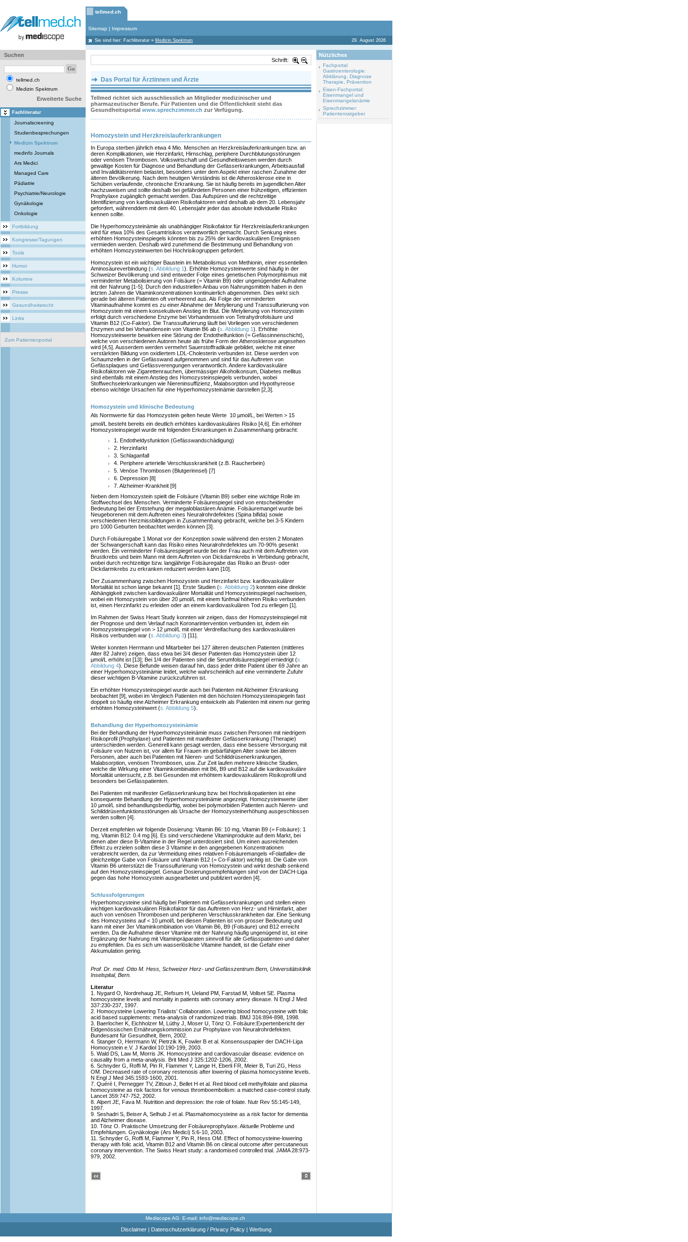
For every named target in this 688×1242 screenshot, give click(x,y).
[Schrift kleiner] (305, 60)
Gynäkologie (28, 203)
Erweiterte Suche (59, 99)
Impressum (124, 28)
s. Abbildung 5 (177, 708)
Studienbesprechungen (41, 133)
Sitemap (97, 28)
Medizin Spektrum (36, 143)
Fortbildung (25, 226)
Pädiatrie (24, 183)
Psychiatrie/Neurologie (40, 193)
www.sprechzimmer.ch (172, 110)
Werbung (260, 1229)
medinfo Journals (34, 153)
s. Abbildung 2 (236, 587)
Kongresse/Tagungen (37, 239)
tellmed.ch (108, 12)
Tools (18, 252)
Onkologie (26, 213)
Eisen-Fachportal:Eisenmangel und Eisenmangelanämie (346, 95)
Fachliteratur (136, 40)
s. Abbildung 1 (167, 269)
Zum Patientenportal (28, 340)
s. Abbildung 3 (167, 635)
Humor (19, 266)
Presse (20, 292)
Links (18, 318)
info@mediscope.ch (222, 1218)
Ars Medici (26, 163)
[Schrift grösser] (296, 60)
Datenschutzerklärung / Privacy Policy (198, 1229)
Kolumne (22, 279)
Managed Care (31, 173)
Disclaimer (134, 1229)
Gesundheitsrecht (32, 305)
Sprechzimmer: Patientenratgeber (344, 110)
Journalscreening (34, 122)
